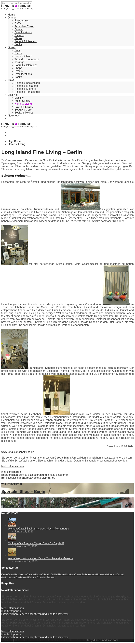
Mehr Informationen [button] (12, 466)
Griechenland (21, 577)
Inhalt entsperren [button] (11, 471)
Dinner (12, 17)
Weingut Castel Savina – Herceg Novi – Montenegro (38, 528)
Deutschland (15, 477)
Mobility (19, 97)
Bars (17, 50)
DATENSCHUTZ (57, 640)
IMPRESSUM (37, 640)
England (120, 574)
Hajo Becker (15, 141)
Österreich (46, 574)
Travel (11, 80)
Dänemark (111, 574)
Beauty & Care (23, 109)
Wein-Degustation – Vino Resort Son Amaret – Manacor (40, 558)
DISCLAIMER (77, 640)
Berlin (4, 477)
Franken (78, 574)
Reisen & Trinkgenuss (27, 91)
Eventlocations (23, 32)
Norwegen (101, 574)
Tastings (19, 62)
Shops (18, 38)
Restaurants (21, 20)
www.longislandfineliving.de (17, 452)
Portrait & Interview (25, 41)
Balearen (91, 574)
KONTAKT (20, 640)
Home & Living (23, 103)
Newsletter (14, 115)
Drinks (11, 47)
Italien (39, 574)
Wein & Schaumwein (26, 59)
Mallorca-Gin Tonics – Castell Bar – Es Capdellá (36, 543)
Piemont (61, 574)
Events (18, 29)
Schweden (41, 577)
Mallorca (32, 577)
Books (18, 44)
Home (11, 14)
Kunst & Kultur (22, 100)
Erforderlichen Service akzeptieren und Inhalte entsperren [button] (34, 474)
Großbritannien (8, 577)
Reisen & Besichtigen (27, 83)
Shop (52, 477)
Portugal (50, 577)
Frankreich (31, 574)
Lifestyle (13, 94)
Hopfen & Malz (23, 56)
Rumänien (70, 574)
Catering (19, 35)
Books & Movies (23, 112)
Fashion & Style (23, 106)
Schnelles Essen (24, 26)
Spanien (23, 574)
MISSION (6, 640)
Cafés (17, 23)
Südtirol (54, 574)
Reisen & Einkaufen (26, 85)
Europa (27, 477)
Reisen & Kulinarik (25, 88)
